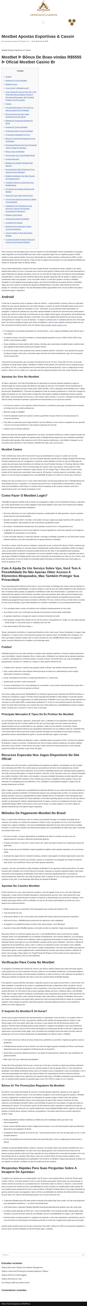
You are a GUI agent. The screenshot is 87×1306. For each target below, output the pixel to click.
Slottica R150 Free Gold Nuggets (14, 1275)
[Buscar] (83, 1255)
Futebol (8, 104)
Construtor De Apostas (14, 223)
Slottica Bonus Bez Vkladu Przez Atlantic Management (22, 1267)
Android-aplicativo (12, 159)
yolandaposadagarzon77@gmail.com (16, 41)
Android (8, 77)
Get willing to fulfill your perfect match (15, 1283)
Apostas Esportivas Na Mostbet (17, 219)
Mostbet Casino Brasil (14, 215)
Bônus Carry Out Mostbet (15, 152)
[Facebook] (70, 20)
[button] (43, 22)
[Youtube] (72, 24)
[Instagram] (74, 20)
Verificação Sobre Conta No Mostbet (19, 131)
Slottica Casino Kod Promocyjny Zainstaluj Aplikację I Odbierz (25, 1271)
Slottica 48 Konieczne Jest (12, 1279)
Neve (4, 1304)
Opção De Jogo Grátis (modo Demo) (19, 196)
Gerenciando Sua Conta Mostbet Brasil (20, 155)
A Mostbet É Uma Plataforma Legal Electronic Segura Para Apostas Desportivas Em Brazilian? (19, 208)
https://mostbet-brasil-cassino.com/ (54, 325)
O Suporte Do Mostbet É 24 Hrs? (18, 135)
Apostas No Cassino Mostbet (16, 127)
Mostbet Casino (11, 84)
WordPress (26, 1304)
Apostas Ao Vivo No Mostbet (16, 80)
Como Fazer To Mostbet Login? (17, 88)
